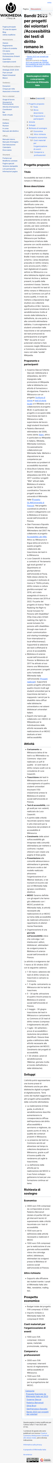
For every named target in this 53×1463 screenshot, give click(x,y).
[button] (36, 14)
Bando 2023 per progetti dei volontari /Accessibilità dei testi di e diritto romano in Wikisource (38, 63)
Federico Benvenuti (34, 1402)
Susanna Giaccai (33, 1399)
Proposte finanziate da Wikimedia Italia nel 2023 (37, 1395)
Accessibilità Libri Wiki (37, 536)
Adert (41, 434)
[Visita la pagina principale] (11, 11)
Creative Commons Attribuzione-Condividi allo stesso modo (36, 1435)
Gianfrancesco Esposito (36, 1409)
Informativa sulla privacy (32, 1445)
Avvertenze (27, 1455)
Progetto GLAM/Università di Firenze (35, 502)
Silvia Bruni (31, 1405)
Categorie (29, 1391)
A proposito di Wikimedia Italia (34, 1450)
